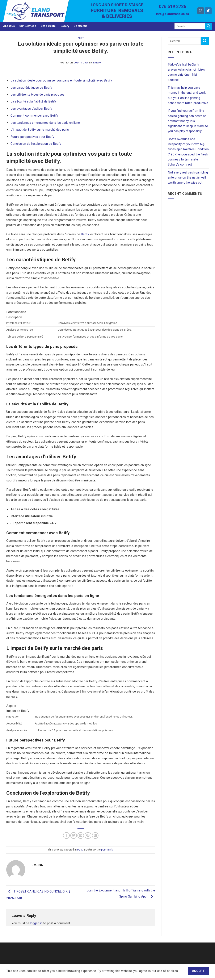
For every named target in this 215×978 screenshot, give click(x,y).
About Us (9, 26)
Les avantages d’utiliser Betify (31, 108)
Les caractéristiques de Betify (31, 87)
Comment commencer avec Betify (34, 115)
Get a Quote (48, 26)
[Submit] (208, 26)
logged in (36, 923)
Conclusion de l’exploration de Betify (35, 144)
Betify (85, 234)
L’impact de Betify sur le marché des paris (39, 129)
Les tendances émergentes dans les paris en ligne (45, 123)
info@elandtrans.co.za (172, 14)
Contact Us (80, 26)
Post (80, 38)
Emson (97, 62)
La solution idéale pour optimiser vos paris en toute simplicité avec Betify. (61, 80)
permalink (107, 849)
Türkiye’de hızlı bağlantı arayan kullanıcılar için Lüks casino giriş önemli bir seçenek (186, 72)
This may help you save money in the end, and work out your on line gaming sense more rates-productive (188, 95)
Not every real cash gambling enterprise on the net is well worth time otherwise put (188, 178)
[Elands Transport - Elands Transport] (43, 11)
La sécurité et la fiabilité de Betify (33, 101)
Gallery (64, 26)
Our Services (27, 26)
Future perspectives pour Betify (32, 137)
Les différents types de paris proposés (37, 94)
